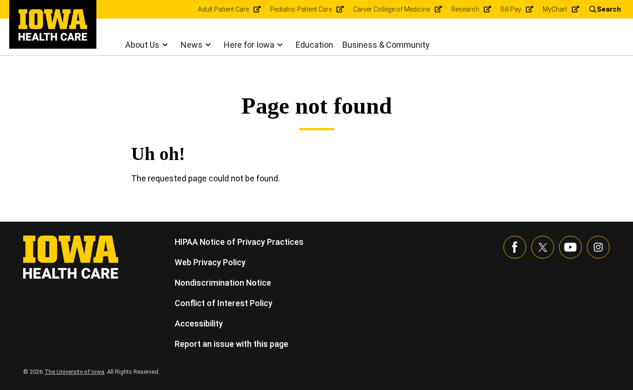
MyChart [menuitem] (555, 9)
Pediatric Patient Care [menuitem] (301, 9)
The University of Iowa (74, 371)
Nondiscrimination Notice (223, 283)
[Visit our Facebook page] (514, 247)
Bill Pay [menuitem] (510, 9)
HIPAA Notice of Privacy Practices (239, 242)
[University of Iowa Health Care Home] (70, 256)
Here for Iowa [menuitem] (249, 45)
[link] (53, 25)
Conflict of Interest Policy (223, 303)
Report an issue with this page (231, 344)
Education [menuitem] (314, 45)
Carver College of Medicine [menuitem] (391, 9)
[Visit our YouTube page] (570, 247)
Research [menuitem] (465, 9)
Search (609, 9)
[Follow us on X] (542, 247)
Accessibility (199, 323)
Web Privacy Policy (210, 262)
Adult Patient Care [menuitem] (223, 9)
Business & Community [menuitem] (386, 45)
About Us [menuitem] (142, 45)
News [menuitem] (192, 45)
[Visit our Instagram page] (598, 247)
